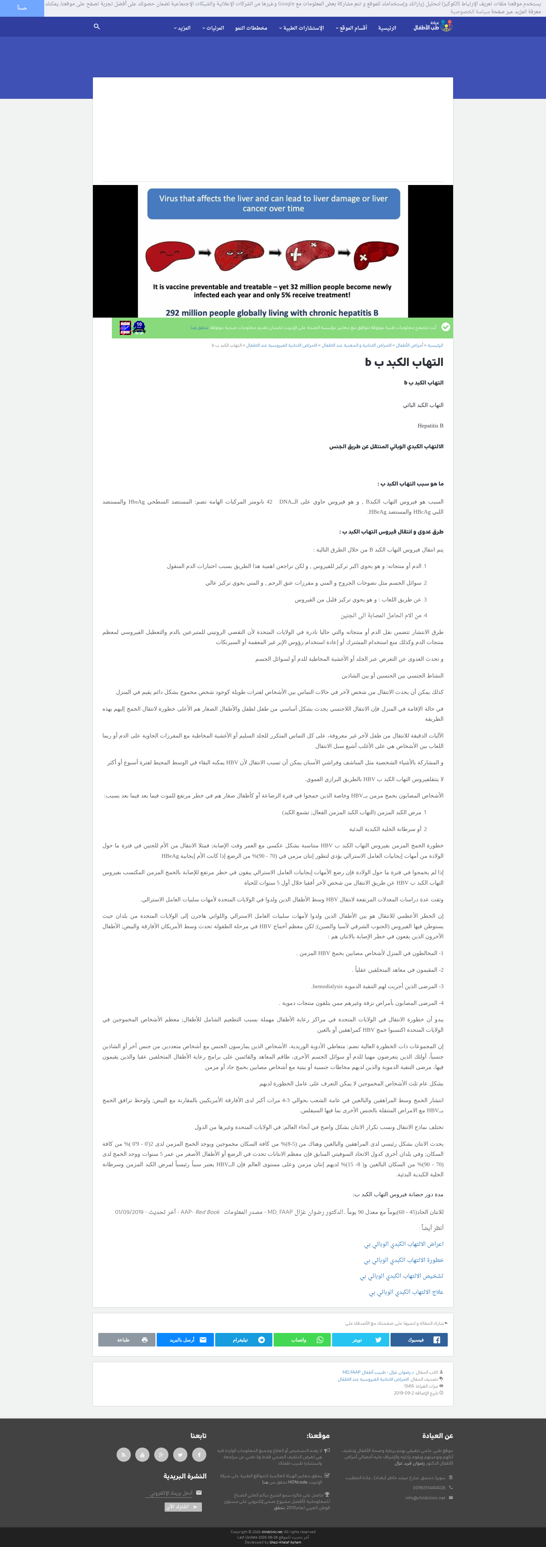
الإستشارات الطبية (303, 28)
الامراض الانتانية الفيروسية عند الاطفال (373, 1379)
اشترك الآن (178, 1507)
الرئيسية (387, 28)
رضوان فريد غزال (410, 1463)
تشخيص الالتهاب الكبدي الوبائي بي (402, 1276)
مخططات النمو (251, 28)
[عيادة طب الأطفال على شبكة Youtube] (142, 1455)
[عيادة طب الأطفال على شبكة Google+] (161, 1455)
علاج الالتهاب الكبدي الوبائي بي (406, 1292)
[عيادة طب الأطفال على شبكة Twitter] (180, 1455)
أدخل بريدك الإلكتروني (171, 1493)
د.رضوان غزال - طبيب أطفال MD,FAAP (378, 1372)
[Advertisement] (266, 134)
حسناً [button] (22, 8)
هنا (265, 1482)
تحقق (279, 1508)
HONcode (297, 1482)
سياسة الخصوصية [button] (470, 12)
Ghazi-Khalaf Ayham (285, 1542)
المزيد (184, 28)
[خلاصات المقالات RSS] (124, 1455)
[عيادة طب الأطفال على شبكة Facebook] (199, 1455)
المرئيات (215, 28)
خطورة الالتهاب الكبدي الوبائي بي (404, 1260)
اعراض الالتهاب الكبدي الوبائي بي (404, 1244)
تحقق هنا (199, 328)
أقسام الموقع (353, 28)
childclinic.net (272, 1532)
